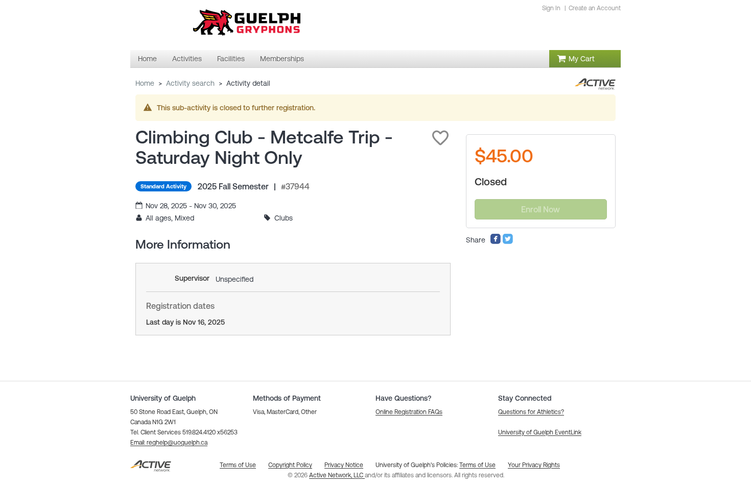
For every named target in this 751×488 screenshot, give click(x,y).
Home (144, 83)
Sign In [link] (551, 8)
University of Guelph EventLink (539, 432)
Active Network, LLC (337, 475)
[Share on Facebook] (495, 242)
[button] (440, 138)
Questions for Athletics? (531, 412)
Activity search (190, 83)
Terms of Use (477, 465)
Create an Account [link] (595, 8)
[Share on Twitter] (508, 242)
